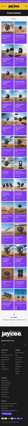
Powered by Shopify (15, 422)
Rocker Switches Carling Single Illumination (19, 260)
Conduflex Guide (4, 387)
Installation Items (19, 362)
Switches (17, 369)
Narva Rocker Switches (7, 150)
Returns (3, 364)
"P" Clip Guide (4, 394)
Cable (16, 355)
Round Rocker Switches (20, 303)
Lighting (17, 364)
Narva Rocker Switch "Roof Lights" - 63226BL (19, 106)
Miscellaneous (18, 366)
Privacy (2, 362)
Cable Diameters (4, 380)
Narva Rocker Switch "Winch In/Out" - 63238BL (6, 129)
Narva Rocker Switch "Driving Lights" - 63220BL (6, 83)
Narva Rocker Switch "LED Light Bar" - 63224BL (6, 106)
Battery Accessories (19, 352)
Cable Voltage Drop (5, 385)
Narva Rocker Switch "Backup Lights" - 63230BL (6, 60)
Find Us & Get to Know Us (6, 355)
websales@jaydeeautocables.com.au (9, 410)
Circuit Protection (19, 357)
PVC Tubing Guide (5, 396)
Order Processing (5, 357)
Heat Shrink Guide (5, 392)
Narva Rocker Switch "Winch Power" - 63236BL (19, 129)
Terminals (17, 371)
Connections (18, 359)
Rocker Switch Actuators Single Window (6, 194)
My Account (3, 352)
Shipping (3, 366)
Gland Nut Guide (4, 389)
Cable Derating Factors (6, 382)
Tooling (16, 373)
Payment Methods (5, 359)
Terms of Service (4, 369)
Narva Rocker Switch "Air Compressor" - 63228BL (6, 37)
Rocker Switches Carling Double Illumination (6, 260)
